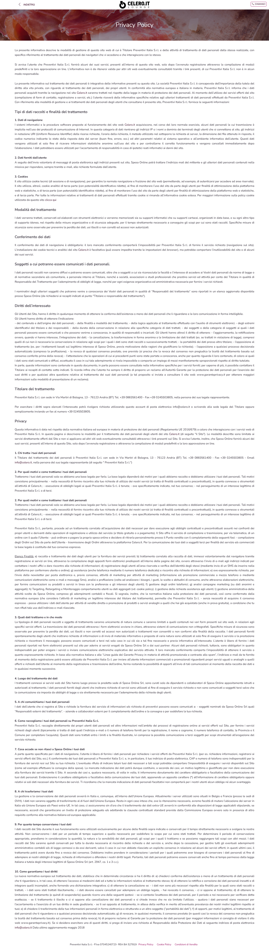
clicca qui (50, 200)
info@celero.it (23, 463)
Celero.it (82, 93)
